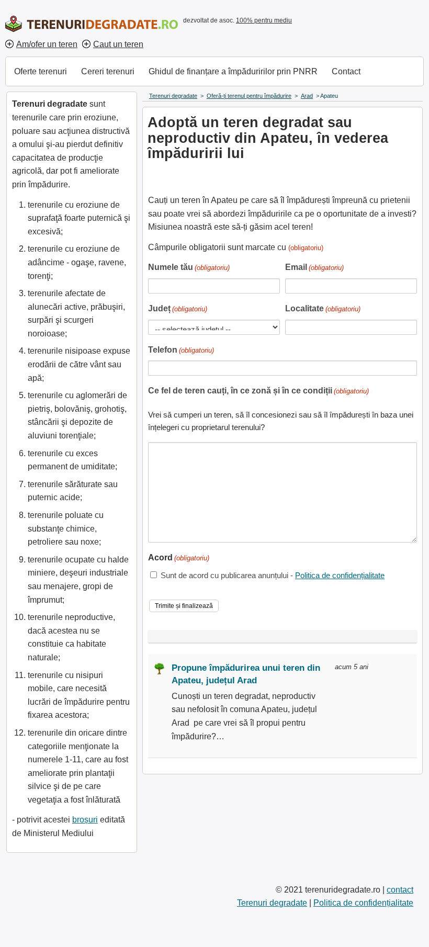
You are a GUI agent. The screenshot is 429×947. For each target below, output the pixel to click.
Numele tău (189, 267)
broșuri (85, 819)
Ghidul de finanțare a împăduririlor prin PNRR (233, 71)
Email (314, 267)
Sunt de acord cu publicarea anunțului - (273, 575)
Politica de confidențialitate (340, 575)
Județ (177, 308)
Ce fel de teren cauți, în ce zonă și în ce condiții (258, 390)
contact (400, 889)
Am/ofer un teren (46, 44)
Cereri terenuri (107, 71)
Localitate (322, 308)
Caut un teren (118, 44)
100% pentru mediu (264, 20)
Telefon (181, 349)
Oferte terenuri (40, 71)
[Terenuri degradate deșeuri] (91, 24)
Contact (346, 71)
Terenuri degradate (272, 902)
